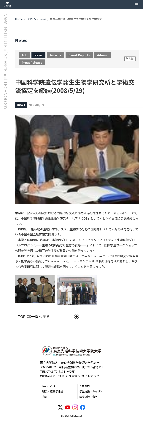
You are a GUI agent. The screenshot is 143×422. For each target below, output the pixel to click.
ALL (24, 55)
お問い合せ (47, 376)
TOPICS (31, 19)
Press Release (32, 62)
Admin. (102, 55)
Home (19, 19)
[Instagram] (75, 407)
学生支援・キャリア (91, 391)
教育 (44, 396)
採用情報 (74, 376)
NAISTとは (48, 386)
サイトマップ (90, 376)
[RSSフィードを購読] (130, 58)
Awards (55, 55)
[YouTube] (68, 407)
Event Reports (79, 55)
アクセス (62, 376)
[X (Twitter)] (60, 407)
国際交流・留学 (88, 396)
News (42, 19)
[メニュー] (136, 4)
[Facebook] (82, 407)
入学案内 (84, 386)
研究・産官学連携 (52, 391)
